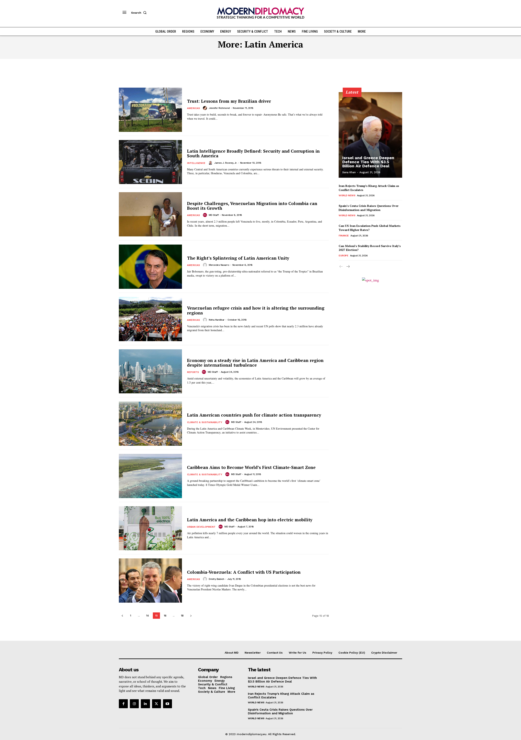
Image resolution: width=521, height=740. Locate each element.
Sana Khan (349, 172)
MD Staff (214, 215)
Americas (193, 108)
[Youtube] (167, 703)
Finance (344, 235)
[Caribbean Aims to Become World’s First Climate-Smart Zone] (150, 476)
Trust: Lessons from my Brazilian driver (229, 101)
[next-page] (190, 615)
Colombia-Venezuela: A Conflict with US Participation (244, 572)
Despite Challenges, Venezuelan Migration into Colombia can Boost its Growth (252, 206)
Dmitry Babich (216, 579)
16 (165, 615)
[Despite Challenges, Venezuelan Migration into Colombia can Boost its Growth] (150, 214)
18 (182, 615)
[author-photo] (205, 108)
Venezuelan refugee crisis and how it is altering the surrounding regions (255, 310)
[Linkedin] (145, 703)
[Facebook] (123, 703)
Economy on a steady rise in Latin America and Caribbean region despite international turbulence (255, 362)
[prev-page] (122, 615)
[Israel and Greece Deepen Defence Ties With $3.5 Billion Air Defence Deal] (370, 135)
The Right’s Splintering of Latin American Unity (238, 258)
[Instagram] (134, 703)
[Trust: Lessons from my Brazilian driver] (150, 110)
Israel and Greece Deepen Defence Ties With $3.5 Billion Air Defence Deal (368, 161)
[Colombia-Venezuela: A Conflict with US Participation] (150, 580)
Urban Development (201, 526)
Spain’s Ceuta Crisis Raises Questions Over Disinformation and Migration (368, 208)
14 (147, 615)
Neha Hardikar (216, 319)
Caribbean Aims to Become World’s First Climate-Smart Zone (251, 467)
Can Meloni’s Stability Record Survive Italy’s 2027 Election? (370, 248)
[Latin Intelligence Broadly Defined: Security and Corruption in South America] (150, 162)
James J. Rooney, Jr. (225, 162)
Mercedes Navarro (219, 265)
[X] (156, 703)
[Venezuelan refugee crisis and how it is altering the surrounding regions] (150, 319)
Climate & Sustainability (204, 422)
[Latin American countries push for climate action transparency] (150, 423)
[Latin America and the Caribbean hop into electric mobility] (150, 528)
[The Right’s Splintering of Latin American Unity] (150, 267)
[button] (139, 12)
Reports (193, 372)
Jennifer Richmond (219, 108)
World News (347, 195)
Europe (343, 255)
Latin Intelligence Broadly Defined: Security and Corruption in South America (253, 153)
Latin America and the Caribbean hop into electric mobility (249, 520)
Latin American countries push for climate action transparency (254, 415)
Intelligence (196, 163)
